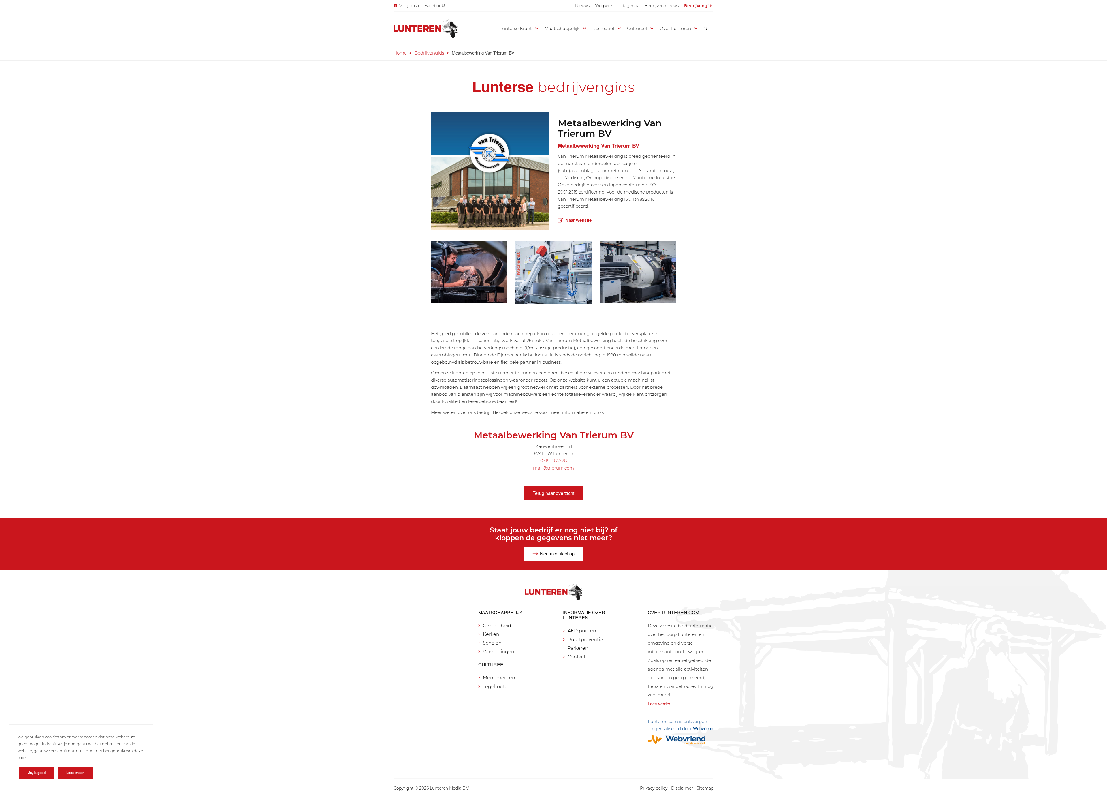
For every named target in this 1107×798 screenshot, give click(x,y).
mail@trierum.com (553, 468)
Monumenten (499, 678)
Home (400, 53)
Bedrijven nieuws (662, 5)
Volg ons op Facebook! (422, 5)
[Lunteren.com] (426, 29)
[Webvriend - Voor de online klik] (680, 739)
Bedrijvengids (698, 5)
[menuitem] (582, 6)
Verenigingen (498, 651)
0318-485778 (553, 460)
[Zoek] (705, 29)
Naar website (578, 220)
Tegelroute (495, 686)
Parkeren (578, 648)
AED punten (582, 631)
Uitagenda (628, 5)
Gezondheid (497, 625)
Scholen (492, 643)
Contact (576, 657)
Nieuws (582, 5)
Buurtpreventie (585, 639)
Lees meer (75, 772)
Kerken (491, 634)
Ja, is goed (37, 772)
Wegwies (604, 5)
